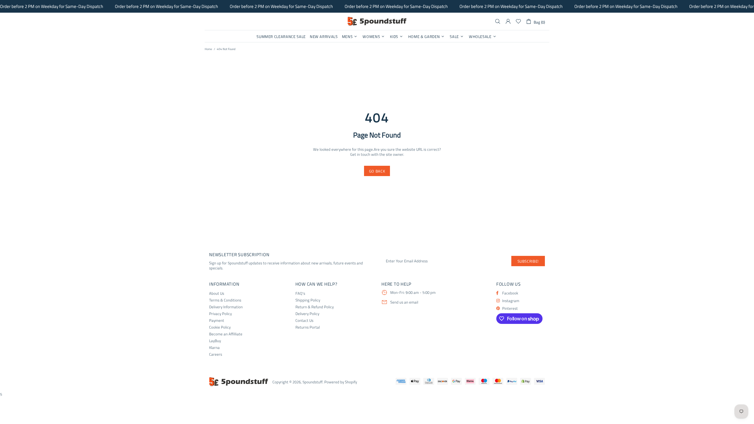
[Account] (508, 21)
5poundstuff (377, 21)
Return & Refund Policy (314, 306)
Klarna (214, 347)
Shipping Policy (307, 300)
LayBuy (215, 340)
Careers (215, 354)
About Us (216, 293)
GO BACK (377, 171)
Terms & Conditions (225, 300)
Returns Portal (307, 327)
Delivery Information (226, 306)
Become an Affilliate (225, 334)
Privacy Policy (220, 313)
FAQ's (300, 293)
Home (208, 49)
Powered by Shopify (340, 382)
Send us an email (404, 302)
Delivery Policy (307, 313)
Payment (216, 320)
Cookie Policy (220, 327)
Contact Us (304, 320)
